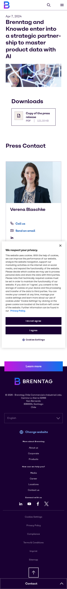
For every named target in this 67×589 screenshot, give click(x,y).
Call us (20, 223)
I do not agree (33, 321)
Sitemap (33, 559)
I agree (33, 330)
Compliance (33, 534)
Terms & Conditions (33, 542)
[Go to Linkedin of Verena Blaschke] (13, 237)
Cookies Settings (35, 339)
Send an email (25, 230)
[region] (33, 294)
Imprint (33, 551)
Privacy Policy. (18, 311)
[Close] (60, 245)
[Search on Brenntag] (49, 5)
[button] (61, 584)
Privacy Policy (33, 525)
